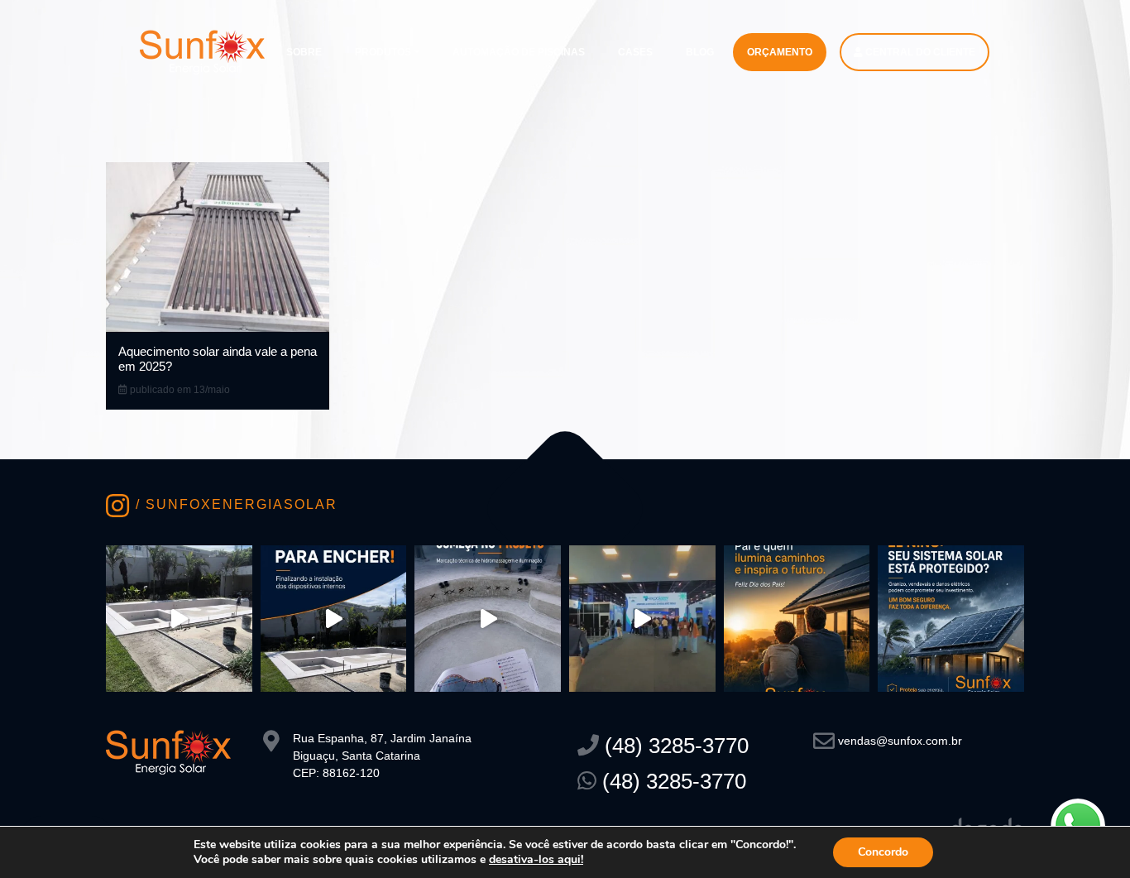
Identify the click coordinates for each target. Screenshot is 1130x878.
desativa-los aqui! (536, 859)
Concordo (883, 852)
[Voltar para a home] (202, 51)
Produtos (383, 52)
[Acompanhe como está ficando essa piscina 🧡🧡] (179, 618)
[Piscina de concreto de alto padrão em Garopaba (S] (487, 618)
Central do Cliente (919, 52)
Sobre (304, 52)
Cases (635, 52)
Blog (700, 52)
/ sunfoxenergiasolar (234, 504)
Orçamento (779, 52)
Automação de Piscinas (518, 52)
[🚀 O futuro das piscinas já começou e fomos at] (642, 618)
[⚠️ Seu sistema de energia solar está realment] (951, 618)
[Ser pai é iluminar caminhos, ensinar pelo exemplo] (797, 618)
